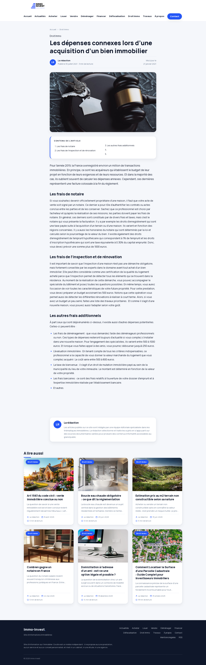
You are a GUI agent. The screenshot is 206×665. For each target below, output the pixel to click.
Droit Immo (134, 16)
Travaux (147, 16)
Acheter (53, 16)
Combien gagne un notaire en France (39, 569)
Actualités (40, 16)
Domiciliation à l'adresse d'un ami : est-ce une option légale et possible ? (98, 570)
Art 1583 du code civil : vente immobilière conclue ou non (45, 497)
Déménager (87, 16)
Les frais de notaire (66, 146)
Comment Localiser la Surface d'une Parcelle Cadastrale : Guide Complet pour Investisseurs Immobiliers (155, 572)
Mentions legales (167, 637)
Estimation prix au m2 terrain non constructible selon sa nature (157, 497)
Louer (64, 16)
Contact (174, 16)
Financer (101, 16)
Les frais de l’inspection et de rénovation (76, 150)
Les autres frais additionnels (120, 145)
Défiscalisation (117, 16)
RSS (180, 637)
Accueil (28, 16)
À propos (159, 16)
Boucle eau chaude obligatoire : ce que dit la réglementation (101, 497)
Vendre (74, 16)
